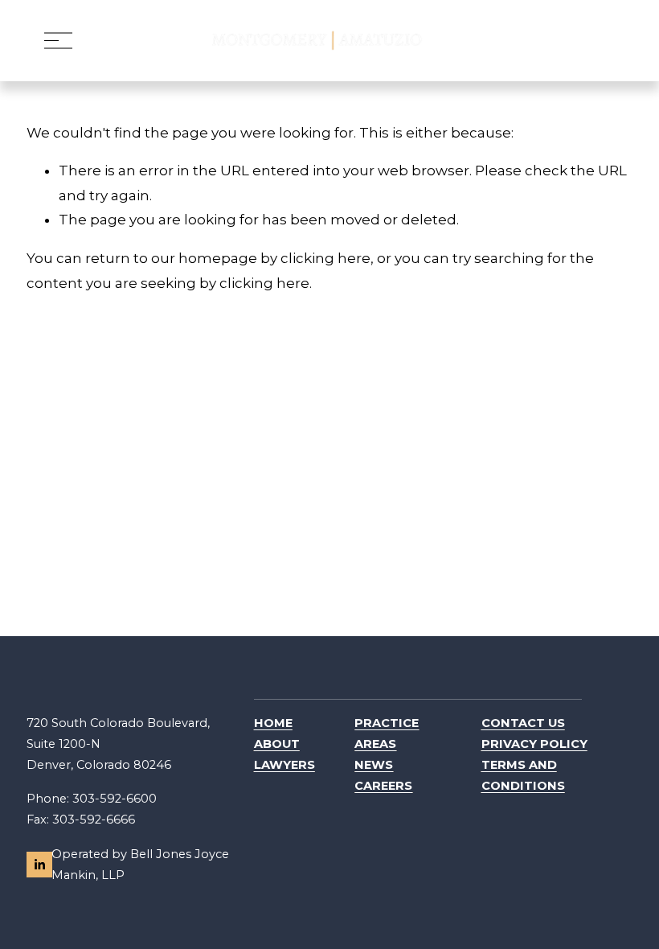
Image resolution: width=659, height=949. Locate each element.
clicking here (325, 258)
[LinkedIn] (39, 864)
